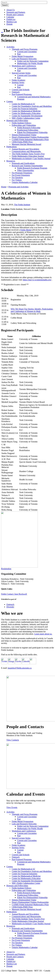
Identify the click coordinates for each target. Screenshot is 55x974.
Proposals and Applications (23, 163)
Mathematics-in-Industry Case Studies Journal (31, 158)
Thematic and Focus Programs (24, 49)
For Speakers (17, 177)
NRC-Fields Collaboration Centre (26, 118)
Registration (6, 569)
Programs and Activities (18, 187)
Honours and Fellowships (17, 120)
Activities (10, 47)
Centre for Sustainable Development (27, 116)
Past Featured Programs (22, 94)
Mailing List (11, 22)
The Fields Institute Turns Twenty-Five (28, 154)
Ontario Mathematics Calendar (25, 182)
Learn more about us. (43, 634)
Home (3, 187)
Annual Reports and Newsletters (25, 149)
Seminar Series (18, 82)
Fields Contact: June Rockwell (14, 594)
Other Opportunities (25, 170)
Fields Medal (25, 230)
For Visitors (17, 180)
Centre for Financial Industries (24, 108)
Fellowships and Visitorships (24, 125)
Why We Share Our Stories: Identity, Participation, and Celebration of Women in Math (32, 310)
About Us (10, 10)
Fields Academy (18, 80)
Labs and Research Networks (24, 59)
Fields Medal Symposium (22, 56)
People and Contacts (15, 14)
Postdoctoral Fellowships (27, 130)
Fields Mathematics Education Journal (28, 156)
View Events (11, 807)
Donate (9, 24)
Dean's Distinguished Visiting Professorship (30, 137)
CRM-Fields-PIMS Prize (22, 142)
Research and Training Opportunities (27, 166)
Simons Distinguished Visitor (24, 135)
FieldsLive (10, 19)
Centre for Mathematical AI (23, 104)
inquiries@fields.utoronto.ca (20, 668)
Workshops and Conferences (24, 66)
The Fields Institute (22, 204)
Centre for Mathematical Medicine (26, 111)
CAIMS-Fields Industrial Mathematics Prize (30, 139)
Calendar (10, 17)
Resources (10, 161)
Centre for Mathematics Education (26, 113)
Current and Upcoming (27, 51)
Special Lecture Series (21, 73)
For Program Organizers (22, 173)
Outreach (15, 92)
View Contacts (12, 740)
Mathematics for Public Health (30, 63)
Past (19, 54)
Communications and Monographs (26, 151)
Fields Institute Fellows (21, 123)
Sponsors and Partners (15, 12)
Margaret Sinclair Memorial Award (26, 144)
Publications (11, 147)
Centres (9, 101)
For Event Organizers (21, 175)
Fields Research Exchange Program (32, 168)
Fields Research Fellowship (28, 128)
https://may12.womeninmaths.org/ (37, 280)
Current (20, 85)
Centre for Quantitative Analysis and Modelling (32, 106)
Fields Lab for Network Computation (32, 61)
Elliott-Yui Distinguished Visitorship (32, 132)
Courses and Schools (20, 89)
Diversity (10, 607)
